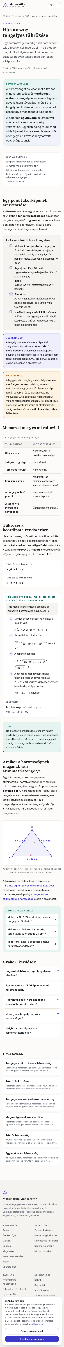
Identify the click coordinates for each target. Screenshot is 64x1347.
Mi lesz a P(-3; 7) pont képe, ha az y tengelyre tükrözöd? (29, 919)
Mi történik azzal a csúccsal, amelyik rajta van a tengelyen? (29, 943)
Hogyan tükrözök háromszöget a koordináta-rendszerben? (25, 1002)
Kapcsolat (39, 1285)
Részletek (38, 1324)
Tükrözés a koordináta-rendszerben (25, 170)
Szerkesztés (18, 16)
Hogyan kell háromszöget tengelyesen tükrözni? (28, 973)
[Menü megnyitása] (58, 5)
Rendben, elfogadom (32, 1339)
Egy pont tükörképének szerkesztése (26, 161)
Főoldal (6, 16)
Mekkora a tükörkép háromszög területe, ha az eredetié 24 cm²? (27, 931)
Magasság (8, 1251)
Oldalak (7, 1240)
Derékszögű (9, 1235)
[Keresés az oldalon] (51, 5)
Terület (6, 1230)
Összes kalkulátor (43, 1230)
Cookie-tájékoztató (44, 1295)
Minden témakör (43, 1251)
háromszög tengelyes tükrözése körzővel (28, 885)
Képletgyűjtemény (44, 1246)
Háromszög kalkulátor (45, 1235)
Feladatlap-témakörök (14, 1289)
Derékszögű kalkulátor (46, 1240)
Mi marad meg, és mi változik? (22, 165)
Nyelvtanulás (9, 1294)
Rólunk (37, 1280)
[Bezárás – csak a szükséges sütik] (58, 1300)
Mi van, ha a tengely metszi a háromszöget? (22, 1016)
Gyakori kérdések (15, 181)
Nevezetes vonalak (13, 1256)
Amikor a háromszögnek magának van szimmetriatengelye (26, 176)
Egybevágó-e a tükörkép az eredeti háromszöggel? (27, 987)
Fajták (6, 1261)
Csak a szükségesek (32, 1331)
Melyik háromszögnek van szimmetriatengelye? (21, 1030)
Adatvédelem (41, 1290)
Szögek (7, 1246)
